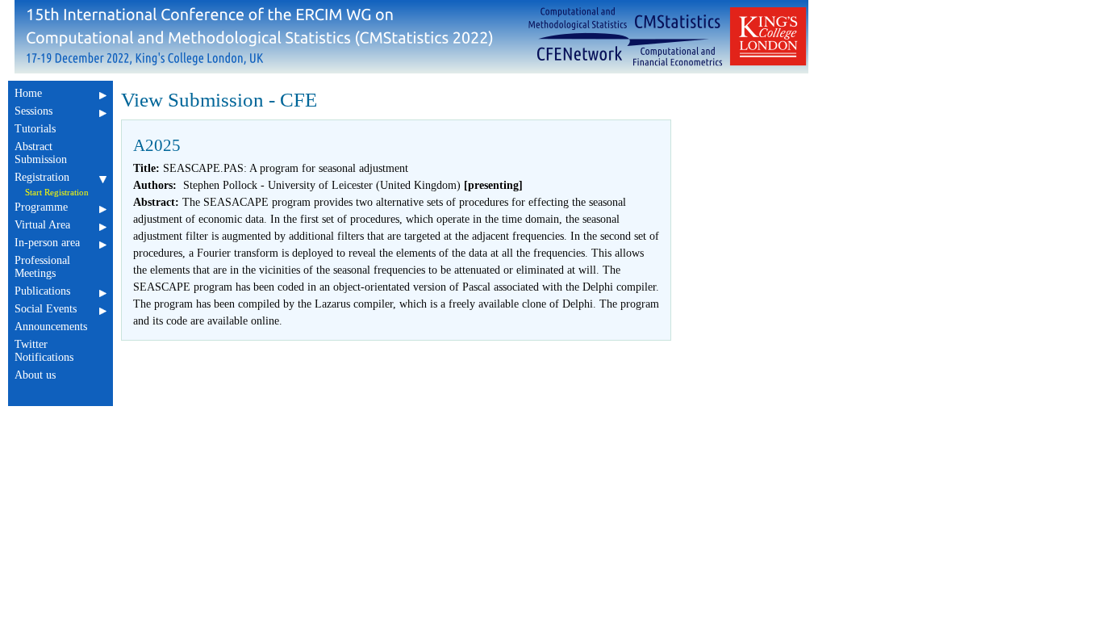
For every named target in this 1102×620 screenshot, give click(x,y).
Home (28, 93)
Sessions (33, 111)
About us (35, 375)
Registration (42, 177)
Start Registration (57, 192)
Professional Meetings (42, 266)
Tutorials (35, 129)
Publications (42, 291)
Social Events (46, 309)
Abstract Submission (41, 152)
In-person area (47, 243)
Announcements (51, 326)
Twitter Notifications (44, 350)
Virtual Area (42, 225)
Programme (41, 207)
